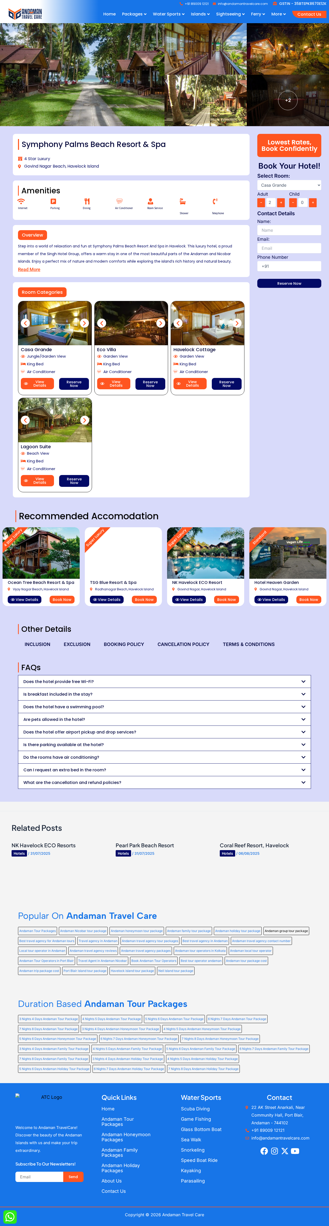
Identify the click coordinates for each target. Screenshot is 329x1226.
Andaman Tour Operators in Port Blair (46, 961)
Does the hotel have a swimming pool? (63, 707)
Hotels (19, 853)
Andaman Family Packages (120, 1152)
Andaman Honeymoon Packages (126, 1137)
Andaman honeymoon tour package (137, 931)
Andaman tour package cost (246, 961)
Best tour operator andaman (201, 961)
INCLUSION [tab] (37, 644)
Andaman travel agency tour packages (150, 941)
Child (294, 194)
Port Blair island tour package (84, 971)
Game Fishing (196, 1119)
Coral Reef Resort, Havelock (254, 845)
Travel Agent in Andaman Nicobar (102, 961)
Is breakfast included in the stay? (58, 694)
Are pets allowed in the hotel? (54, 719)
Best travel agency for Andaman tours (46, 941)
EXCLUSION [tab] (77, 644)
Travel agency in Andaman (98, 941)
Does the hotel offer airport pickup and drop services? (79, 732)
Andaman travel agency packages (146, 951)
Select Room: (273, 176)
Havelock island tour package (132, 971)
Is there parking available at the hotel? (63, 745)
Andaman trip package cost (39, 971)
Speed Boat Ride (199, 1160)
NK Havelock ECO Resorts (44, 845)
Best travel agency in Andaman (205, 941)
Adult (262, 194)
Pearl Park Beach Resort (145, 845)
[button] (32, 235)
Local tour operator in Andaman (42, 951)
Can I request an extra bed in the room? (64, 770)
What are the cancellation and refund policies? (72, 782)
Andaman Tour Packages (37, 931)
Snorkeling (193, 1150)
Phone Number (272, 257)
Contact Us (114, 1191)
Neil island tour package (175, 971)
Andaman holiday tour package (237, 931)
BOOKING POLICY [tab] (124, 644)
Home (108, 1108)
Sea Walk (191, 1139)
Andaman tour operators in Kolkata (200, 951)
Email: (263, 239)
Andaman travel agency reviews (93, 951)
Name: (264, 221)
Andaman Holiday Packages (121, 1168)
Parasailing (193, 1181)
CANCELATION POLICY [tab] (183, 644)
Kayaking (191, 1170)
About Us (112, 1181)
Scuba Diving (195, 1108)
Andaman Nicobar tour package (83, 931)
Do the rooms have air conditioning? (61, 757)
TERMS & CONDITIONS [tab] (249, 644)
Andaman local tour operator (251, 951)
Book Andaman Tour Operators (153, 961)
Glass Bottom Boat (201, 1129)
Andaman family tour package (189, 931)
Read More (29, 269)
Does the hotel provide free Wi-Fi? (58, 682)
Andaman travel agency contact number (261, 941)
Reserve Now (74, 383)
